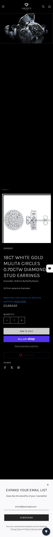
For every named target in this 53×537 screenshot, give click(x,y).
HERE (23, 301)
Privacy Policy (16, 529)
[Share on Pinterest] (18, 368)
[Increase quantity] (22, 320)
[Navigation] (3, 6)
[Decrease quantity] (7, 320)
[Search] (43, 6)
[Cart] (49, 6)
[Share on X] (12, 368)
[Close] (48, 485)
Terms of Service (31, 529)
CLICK (17, 301)
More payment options (26, 346)
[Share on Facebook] (5, 368)
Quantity (9, 314)
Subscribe (26, 517)
